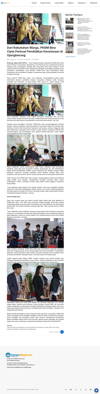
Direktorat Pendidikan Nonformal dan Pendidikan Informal (16, 359)
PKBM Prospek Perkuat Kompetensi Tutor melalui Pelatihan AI (84, 44)
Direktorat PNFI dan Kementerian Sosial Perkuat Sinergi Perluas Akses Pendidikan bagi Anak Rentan (85, 28)
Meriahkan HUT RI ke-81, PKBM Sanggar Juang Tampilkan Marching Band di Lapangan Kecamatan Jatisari (84, 21)
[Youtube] (90, 389)
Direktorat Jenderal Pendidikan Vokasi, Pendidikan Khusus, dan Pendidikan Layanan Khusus (20, 363)
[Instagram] (76, 389)
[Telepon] (66, 389)
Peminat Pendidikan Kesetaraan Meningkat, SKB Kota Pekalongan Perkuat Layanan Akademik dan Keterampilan (84, 51)
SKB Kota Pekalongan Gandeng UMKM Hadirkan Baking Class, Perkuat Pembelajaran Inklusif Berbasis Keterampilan (84, 37)
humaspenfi (13, 59)
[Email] (71, 389)
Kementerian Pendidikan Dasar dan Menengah (19, 367)
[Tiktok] (85, 389)
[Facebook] (81, 389)
